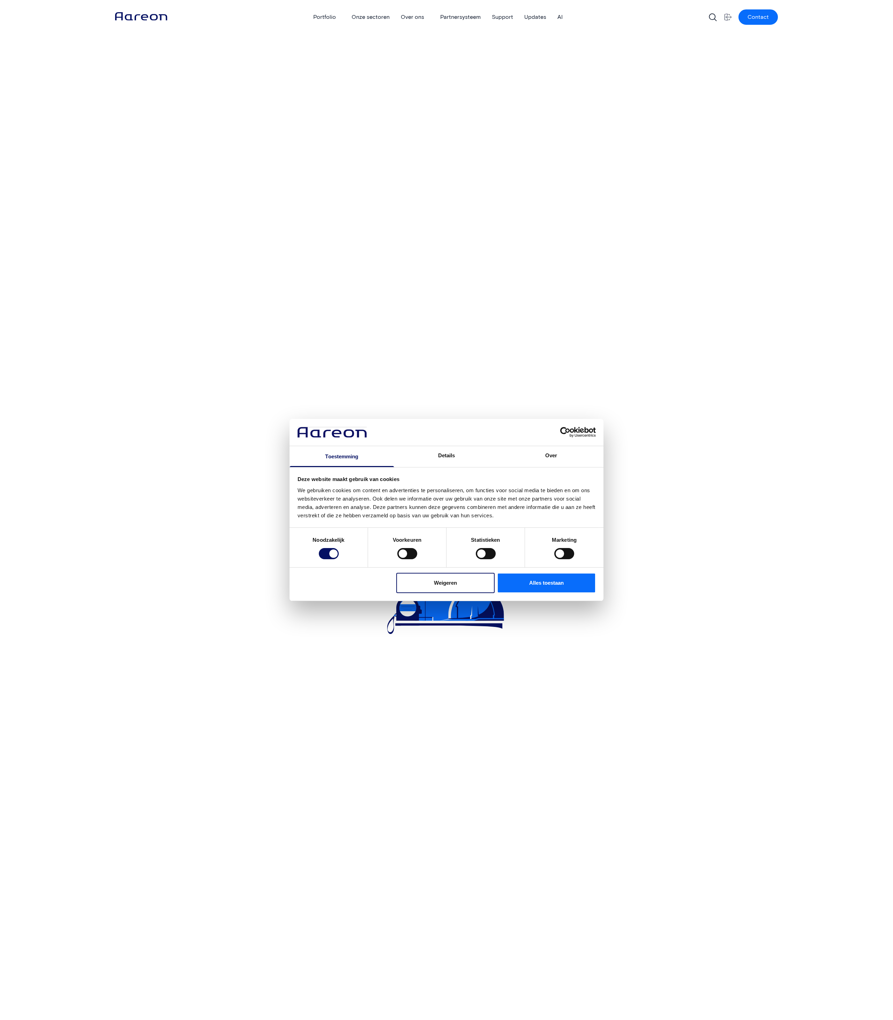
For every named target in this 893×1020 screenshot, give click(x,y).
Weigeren (445, 583)
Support (502, 17)
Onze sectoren (371, 17)
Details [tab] (446, 455)
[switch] (400, 551)
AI (560, 17)
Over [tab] (551, 455)
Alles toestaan (546, 583)
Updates (535, 17)
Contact (758, 17)
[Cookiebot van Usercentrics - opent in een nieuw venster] (565, 432)
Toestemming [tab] (341, 456)
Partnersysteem (460, 17)
